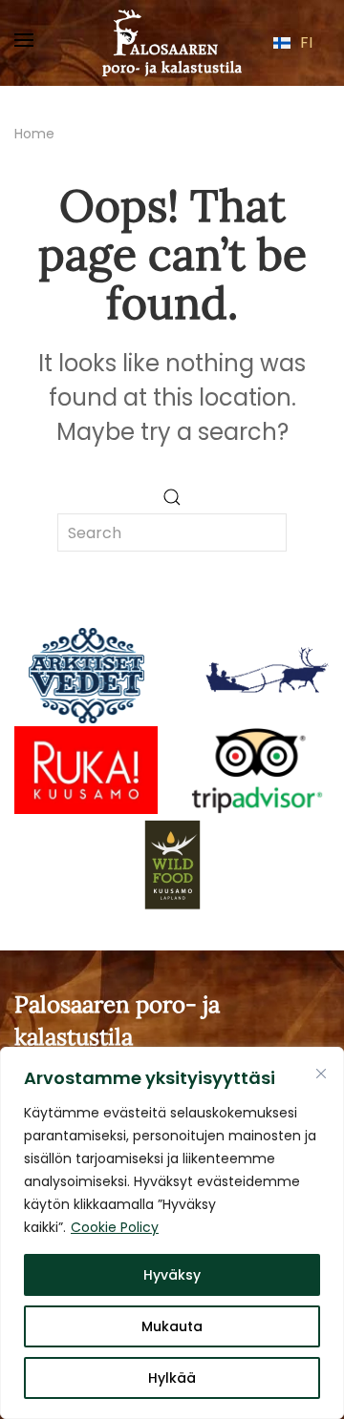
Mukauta (172, 1326)
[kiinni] (321, 1074)
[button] (23, 43)
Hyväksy (172, 1274)
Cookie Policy (115, 1227)
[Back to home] (172, 43)
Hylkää (172, 1378)
